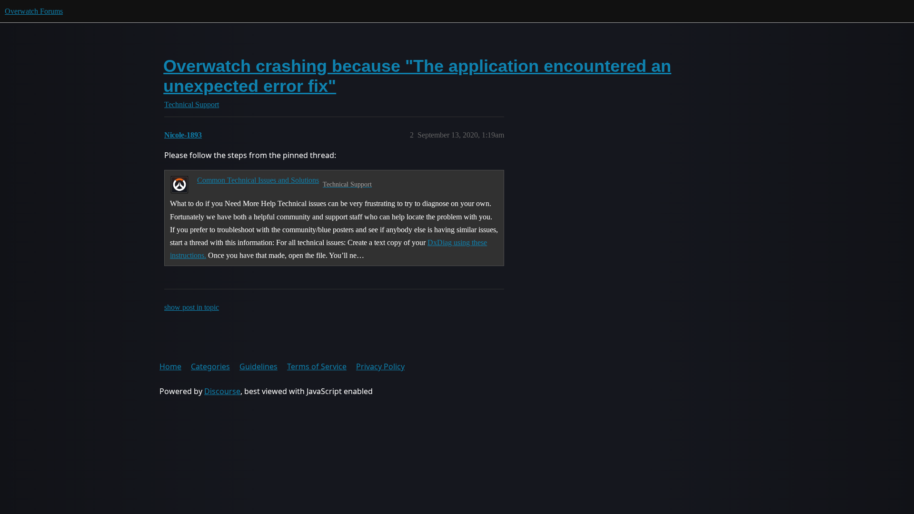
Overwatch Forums (34, 11)
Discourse (222, 391)
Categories (210, 366)
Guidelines (258, 366)
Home (170, 366)
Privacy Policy (380, 366)
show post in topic (191, 307)
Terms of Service (317, 366)
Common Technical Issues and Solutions (258, 180)
